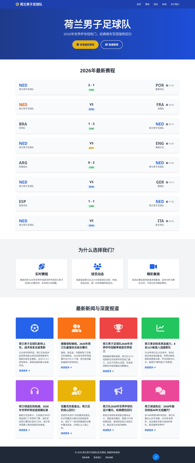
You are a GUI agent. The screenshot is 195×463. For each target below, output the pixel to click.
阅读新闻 (113, 44)
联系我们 (97, 457)
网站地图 (109, 457)
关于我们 (175, 4)
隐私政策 (86, 457)
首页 (139, 4)
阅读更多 (23, 370)
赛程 (147, 4)
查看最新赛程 (87, 44)
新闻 (164, 4)
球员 (156, 4)
